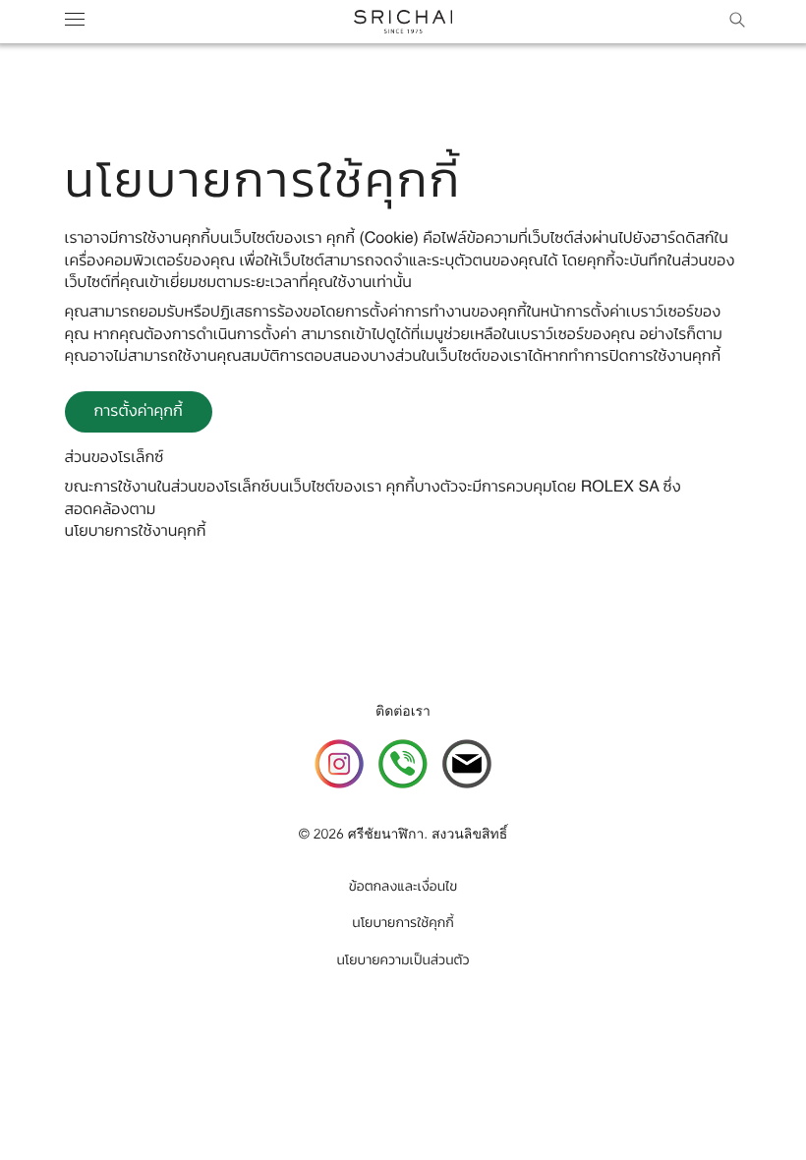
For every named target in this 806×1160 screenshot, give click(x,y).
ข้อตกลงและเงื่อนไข (403, 888)
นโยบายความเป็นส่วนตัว (402, 961)
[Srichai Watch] (339, 767)
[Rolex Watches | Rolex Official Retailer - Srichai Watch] (403, 21)
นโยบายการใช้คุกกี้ (402, 924)
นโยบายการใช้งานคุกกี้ (135, 532)
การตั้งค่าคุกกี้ (138, 412)
